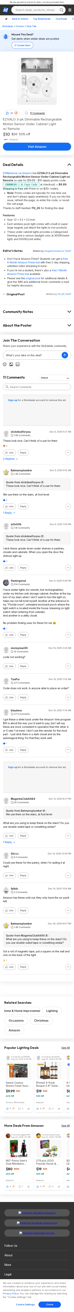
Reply (23, 452)
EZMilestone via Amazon (17, 173)
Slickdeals (7, 26)
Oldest (44, 377)
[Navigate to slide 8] (47, 101)
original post (33, 278)
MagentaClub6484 (23, 798)
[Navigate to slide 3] (32, 101)
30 (11, 113)
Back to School (20, 18)
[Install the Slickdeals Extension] (37, 1212)
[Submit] (7, 387)
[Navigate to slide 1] (27, 101)
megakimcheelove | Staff (57, 251)
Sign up (13, 400)
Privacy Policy (10, 1293)
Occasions (16, 1020)
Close (49, 1304)
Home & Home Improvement (22, 1011)
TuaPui (15, 679)
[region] (37, 1295)
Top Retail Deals (41, 18)
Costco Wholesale (15, 1102)
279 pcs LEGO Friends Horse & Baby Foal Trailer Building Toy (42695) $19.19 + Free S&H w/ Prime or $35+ (47, 1162)
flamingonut (18, 580)
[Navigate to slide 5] (38, 101)
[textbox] (32, 355)
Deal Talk (31, 26)
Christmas (41, 1020)
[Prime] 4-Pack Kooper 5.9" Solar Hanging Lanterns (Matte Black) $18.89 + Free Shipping (47, 1084)
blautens (16, 710)
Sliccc (15, 853)
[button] (16, 113)
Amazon (14, 1030)
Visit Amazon (37, 146)
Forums (20, 26)
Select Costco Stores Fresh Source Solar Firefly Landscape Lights (18, 1084)
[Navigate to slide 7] (44, 101)
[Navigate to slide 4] (35, 101)
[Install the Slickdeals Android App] (37, 1223)
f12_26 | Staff (64, 294)
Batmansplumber (21, 470)
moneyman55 (19, 648)
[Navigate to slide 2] (29, 101)
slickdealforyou (21, 431)
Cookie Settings (25, 1304)
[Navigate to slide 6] (41, 101)
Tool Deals (61, 18)
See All (65, 1047)
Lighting (52, 1011)
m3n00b (16, 524)
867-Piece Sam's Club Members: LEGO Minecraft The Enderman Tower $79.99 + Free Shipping (18, 1162)
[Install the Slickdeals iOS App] (37, 1233)
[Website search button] (62, 10)
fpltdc (14, 888)
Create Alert (23, 45)
